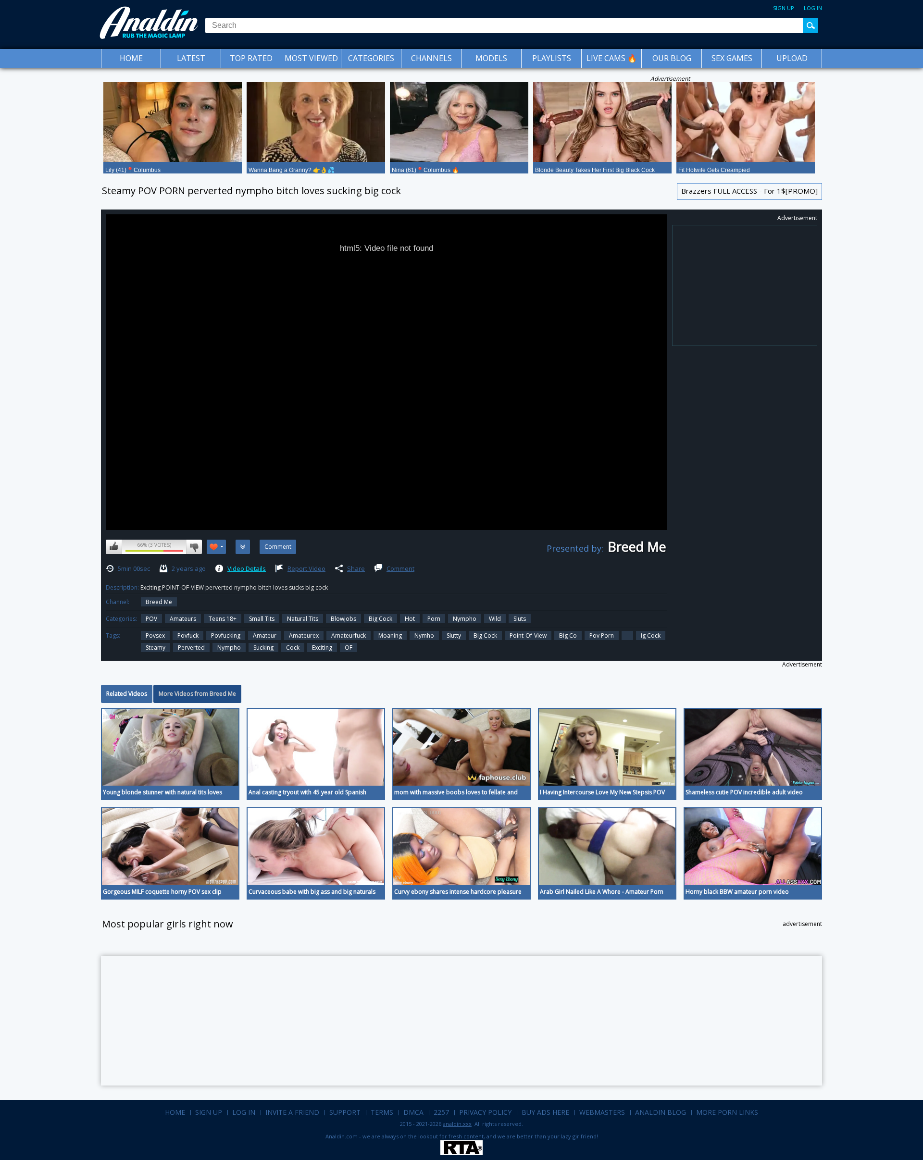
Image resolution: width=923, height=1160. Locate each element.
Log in (813, 8)
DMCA (413, 1112)
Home (131, 58)
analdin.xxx (457, 1123)
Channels (431, 58)
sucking (263, 647)
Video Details (246, 568)
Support (345, 1112)
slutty (454, 635)
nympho (229, 647)
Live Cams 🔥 (611, 58)
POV (151, 619)
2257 (441, 1112)
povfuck (188, 635)
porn (433, 619)
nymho (424, 635)
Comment (400, 568)
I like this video (114, 547)
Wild (495, 619)
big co (568, 635)
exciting (322, 647)
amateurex (304, 635)
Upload (792, 58)
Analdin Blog (660, 1112)
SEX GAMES (731, 58)
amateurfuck (348, 635)
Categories (371, 58)
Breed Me (159, 602)
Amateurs (183, 619)
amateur (264, 635)
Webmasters (602, 1112)
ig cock (651, 635)
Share (356, 568)
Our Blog (671, 58)
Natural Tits (302, 619)
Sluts (519, 619)
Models (491, 58)
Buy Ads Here (545, 1112)
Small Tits (261, 619)
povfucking (225, 635)
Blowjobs (343, 619)
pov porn (601, 635)
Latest (191, 58)
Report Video (306, 568)
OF (348, 647)
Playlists (551, 58)
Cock (292, 647)
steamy (155, 647)
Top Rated (251, 58)
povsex (155, 635)
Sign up (783, 8)
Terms (382, 1112)
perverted (191, 647)
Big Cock (380, 619)
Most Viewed (311, 58)
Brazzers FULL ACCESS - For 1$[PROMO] (749, 191)
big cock (485, 635)
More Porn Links (727, 1112)
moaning (390, 635)
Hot (410, 619)
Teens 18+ (223, 619)
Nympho (464, 619)
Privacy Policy (485, 1112)
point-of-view (528, 635)
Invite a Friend (292, 1112)
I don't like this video (194, 547)
